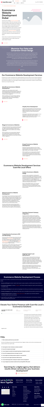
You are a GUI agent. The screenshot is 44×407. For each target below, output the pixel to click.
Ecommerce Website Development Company (10, 5)
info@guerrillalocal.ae (19, 382)
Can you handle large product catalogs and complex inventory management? (15, 359)
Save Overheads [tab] (18, 310)
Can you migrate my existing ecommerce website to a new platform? (14, 355)
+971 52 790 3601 (29, 382)
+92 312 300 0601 (37, 395)
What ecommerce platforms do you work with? (10, 339)
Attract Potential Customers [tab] (27, 310)
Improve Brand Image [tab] (38, 310)
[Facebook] (2, 387)
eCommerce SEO (10, 238)
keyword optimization (5, 241)
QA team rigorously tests (21, 293)
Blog (14, 2)
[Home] (2, 5)
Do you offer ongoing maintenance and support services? (12, 353)
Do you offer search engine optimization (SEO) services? (12, 357)
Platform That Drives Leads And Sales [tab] (7, 310)
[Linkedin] (8, 387)
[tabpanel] (22, 321)
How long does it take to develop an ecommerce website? (12, 347)
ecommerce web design (14, 20)
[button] (22, 340)
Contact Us (22, 2)
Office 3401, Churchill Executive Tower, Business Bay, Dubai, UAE (38, 390)
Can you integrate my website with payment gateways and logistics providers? (16, 351)
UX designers (17, 285)
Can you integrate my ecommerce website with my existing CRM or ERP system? (16, 361)
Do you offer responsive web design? (8, 349)
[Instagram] (6, 387)
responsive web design (12, 30)
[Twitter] (4, 387)
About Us (18, 2)
